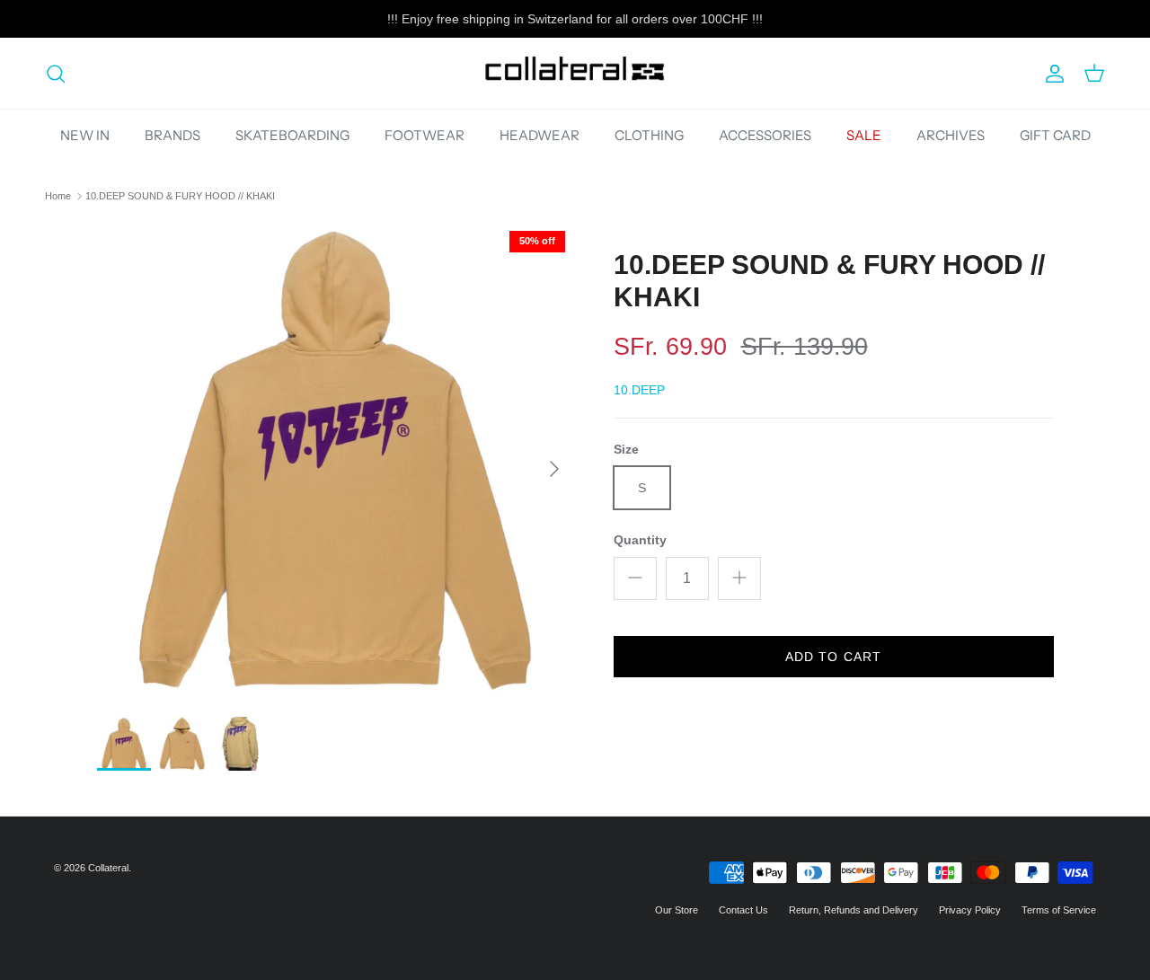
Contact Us (743, 910)
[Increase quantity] (739, 577)
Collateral (108, 867)
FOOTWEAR (424, 135)
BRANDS (172, 135)
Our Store (676, 910)
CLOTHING (649, 135)
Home (58, 195)
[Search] (55, 73)
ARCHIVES (950, 135)
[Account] (1051, 73)
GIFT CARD (1055, 135)
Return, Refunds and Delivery (853, 910)
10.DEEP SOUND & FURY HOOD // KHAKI (180, 195)
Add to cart (833, 656)
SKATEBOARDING (292, 135)
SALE (863, 135)
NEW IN (85, 135)
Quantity (640, 540)
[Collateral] (575, 73)
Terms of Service (1059, 910)
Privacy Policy (970, 910)
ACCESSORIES (765, 135)
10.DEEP (639, 390)
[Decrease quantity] (635, 577)
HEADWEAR (539, 135)
